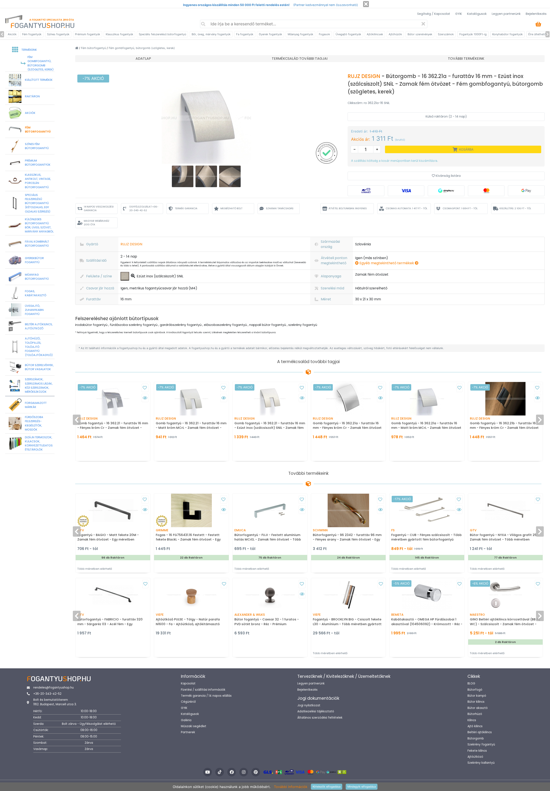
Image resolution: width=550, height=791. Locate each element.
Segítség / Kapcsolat (433, 14)
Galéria (186, 720)
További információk (290, 787)
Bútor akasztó (478, 708)
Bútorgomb (476, 738)
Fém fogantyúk (31, 34)
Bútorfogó (475, 690)
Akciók (12, 34)
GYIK (458, 14)
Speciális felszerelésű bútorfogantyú (162, 34)
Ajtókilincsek (375, 34)
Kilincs (472, 720)
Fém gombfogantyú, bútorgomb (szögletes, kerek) (142, 48)
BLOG (471, 683)
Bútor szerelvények (420, 34)
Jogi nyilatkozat (308, 705)
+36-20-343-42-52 (47, 694)
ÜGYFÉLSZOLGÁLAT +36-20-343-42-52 (143, 208)
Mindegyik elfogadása (361, 786)
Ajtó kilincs (475, 726)
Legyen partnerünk (506, 14)
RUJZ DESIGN (365, 76)
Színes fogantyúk (58, 34)
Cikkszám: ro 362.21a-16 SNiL (369, 103)
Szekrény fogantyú (481, 744)
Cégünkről (188, 702)
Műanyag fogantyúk (300, 34)
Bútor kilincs (476, 702)
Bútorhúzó (475, 714)
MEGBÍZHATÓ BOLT (231, 208)
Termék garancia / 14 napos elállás (206, 696)
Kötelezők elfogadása (327, 786)
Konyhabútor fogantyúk (507, 34)
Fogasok (324, 34)
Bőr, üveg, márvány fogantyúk (211, 34)
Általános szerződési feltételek (319, 718)
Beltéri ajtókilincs (480, 732)
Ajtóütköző (475, 757)
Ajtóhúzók (395, 34)
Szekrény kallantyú (481, 763)
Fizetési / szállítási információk (203, 690)
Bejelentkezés (536, 14)
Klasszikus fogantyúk (119, 34)
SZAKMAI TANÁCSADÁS (279, 208)
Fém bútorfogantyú (94, 48)
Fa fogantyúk (244, 34)
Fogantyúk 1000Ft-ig (473, 34)
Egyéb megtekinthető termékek (387, 263)
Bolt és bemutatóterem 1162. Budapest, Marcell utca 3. (55, 702)
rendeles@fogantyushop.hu (53, 688)
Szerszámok (446, 34)
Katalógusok (477, 14)
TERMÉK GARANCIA (186, 208)
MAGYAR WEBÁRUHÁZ (96, 222)
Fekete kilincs (477, 751)
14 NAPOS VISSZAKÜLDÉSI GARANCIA (99, 208)
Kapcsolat (188, 683)
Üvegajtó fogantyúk (348, 34)
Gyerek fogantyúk (270, 34)
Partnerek (188, 732)
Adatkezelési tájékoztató (315, 711)
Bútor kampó (477, 696)
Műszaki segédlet (193, 726)
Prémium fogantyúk (87, 34)
